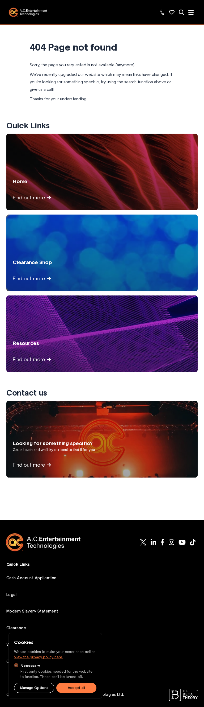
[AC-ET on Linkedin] (153, 542)
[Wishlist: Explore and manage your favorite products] (172, 12)
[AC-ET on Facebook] (162, 542)
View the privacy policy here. (38, 657)
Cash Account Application (31, 578)
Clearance (16, 628)
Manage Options (34, 687)
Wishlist (13, 644)
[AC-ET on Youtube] (182, 542)
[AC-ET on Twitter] (143, 542)
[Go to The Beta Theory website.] (183, 695)
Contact (14, 661)
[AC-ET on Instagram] (171, 542)
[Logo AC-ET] (47, 542)
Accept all (76, 687)
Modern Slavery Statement (32, 611)
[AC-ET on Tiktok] (193, 542)
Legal (11, 594)
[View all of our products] (181, 12)
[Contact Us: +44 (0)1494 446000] (162, 12)
